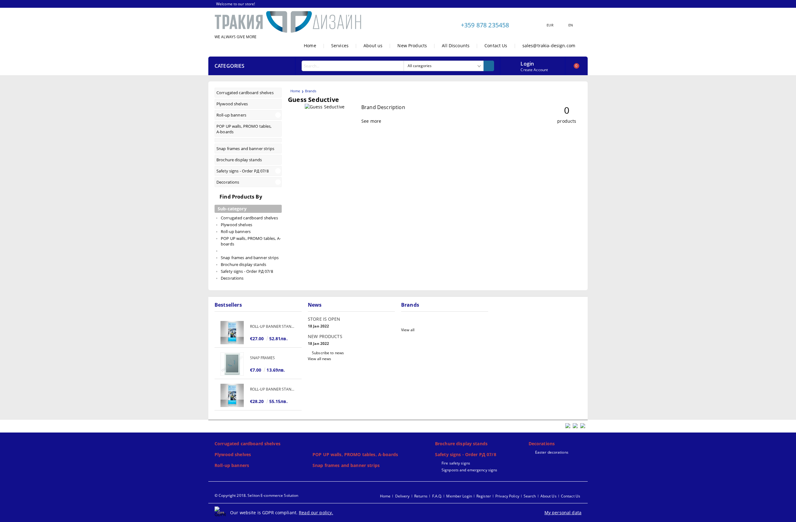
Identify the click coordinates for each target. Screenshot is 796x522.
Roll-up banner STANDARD (272, 326)
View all (407, 329)
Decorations (542, 443)
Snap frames (262, 357)
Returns (421, 496)
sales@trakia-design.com (548, 45)
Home (310, 45)
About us (372, 45)
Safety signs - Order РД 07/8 (465, 454)
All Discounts (456, 45)
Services (340, 45)
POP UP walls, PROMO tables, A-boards (355, 454)
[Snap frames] (232, 364)
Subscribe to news (328, 352)
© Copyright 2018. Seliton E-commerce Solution (256, 495)
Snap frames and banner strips (346, 465)
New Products (412, 45)
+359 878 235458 (485, 25)
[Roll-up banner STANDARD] (232, 332)
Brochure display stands (461, 443)
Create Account (534, 69)
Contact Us (495, 45)
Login (527, 63)
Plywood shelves (233, 454)
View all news (319, 358)
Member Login (459, 496)
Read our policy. (316, 512)
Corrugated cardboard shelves (247, 443)
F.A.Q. (437, 496)
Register (483, 496)
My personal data (562, 512)
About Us (548, 496)
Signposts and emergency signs (469, 470)
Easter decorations (551, 452)
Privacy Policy (507, 496)
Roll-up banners (232, 465)
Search (530, 496)
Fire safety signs (456, 463)
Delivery (402, 496)
